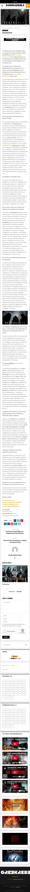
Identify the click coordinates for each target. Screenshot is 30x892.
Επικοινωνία (15, 876)
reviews (19, 591)
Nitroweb (18, 887)
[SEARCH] (26, 644)
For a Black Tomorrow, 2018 (10, 515)
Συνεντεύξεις (5, 30)
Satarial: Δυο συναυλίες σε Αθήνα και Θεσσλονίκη (15, 541)
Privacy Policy (13, 890)
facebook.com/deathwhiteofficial (12, 502)
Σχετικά (7, 890)
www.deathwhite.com (8, 500)
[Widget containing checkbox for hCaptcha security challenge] (14, 631)
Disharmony (5, 584)
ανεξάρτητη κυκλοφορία (9, 143)
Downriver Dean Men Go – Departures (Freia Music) (15, 532)
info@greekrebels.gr (18, 879)
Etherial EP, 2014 (7, 511)
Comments (11, 591)
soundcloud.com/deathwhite (10, 506)
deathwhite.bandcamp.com (10, 504)
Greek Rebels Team (8, 35)
